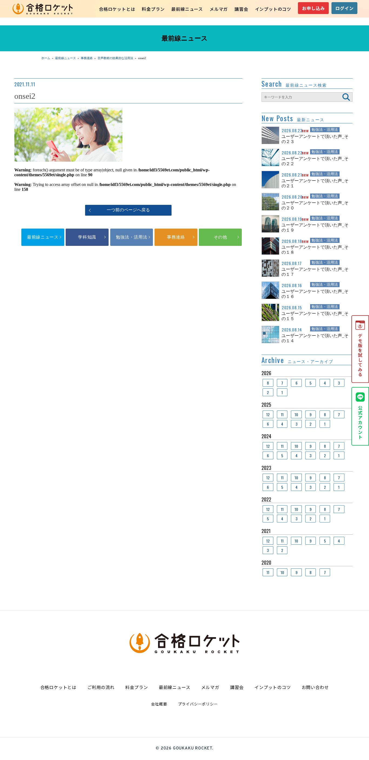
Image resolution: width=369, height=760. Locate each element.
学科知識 (87, 237)
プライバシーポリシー (198, 704)
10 (296, 414)
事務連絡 (176, 237)
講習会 (241, 9)
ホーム (45, 58)
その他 (220, 237)
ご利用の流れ (101, 687)
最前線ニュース (187, 9)
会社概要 (159, 704)
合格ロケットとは (117, 9)
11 (282, 414)
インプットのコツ (273, 9)
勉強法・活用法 (131, 237)
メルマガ (219, 9)
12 (268, 414)
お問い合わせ (315, 687)
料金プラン (153, 9)
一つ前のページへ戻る (128, 210)
